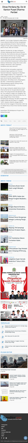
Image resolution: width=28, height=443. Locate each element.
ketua (15, 121)
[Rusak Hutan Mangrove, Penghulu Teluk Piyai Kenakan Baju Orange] (5, 400)
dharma (5, 121)
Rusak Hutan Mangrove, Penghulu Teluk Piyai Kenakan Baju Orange (18, 398)
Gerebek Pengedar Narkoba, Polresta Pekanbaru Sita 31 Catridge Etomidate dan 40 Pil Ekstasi (18, 376)
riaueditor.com (9, 441)
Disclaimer (3, 430)
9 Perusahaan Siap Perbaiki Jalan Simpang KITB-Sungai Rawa (18, 251)
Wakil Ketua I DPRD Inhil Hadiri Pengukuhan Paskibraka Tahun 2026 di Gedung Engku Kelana (17, 136)
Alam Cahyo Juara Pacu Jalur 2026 (12, 336)
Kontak (2, 434)
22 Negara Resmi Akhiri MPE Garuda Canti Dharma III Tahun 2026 (18, 141)
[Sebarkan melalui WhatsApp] (6, 116)
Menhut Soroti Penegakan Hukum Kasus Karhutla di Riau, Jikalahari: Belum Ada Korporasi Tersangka (18, 384)
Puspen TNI (11, 225)
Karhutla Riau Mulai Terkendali (8, 369)
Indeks (2, 435)
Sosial (10, 194)
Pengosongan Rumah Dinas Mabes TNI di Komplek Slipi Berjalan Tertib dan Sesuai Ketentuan (18, 162)
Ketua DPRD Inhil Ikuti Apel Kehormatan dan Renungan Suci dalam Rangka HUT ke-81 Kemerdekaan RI (18, 129)
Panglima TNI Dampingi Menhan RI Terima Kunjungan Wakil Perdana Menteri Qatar (18, 155)
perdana (24, 121)
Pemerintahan (12, 215)
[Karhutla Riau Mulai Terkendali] (14, 365)
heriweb (25, 441)
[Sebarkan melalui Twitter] (4, 116)
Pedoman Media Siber (6, 432)
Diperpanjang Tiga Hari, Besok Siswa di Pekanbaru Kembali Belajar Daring (18, 391)
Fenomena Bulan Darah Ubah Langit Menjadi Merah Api (17, 188)
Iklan (2, 428)
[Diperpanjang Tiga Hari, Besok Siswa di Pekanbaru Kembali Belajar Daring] (5, 393)
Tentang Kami (4, 424)
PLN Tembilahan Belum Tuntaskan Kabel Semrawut (16, 240)
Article (10, 184)
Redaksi (3, 426)
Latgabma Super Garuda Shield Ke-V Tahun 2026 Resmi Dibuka (17, 261)
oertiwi (19, 121)
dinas (10, 121)
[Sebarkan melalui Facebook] (2, 116)
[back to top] (25, 438)
